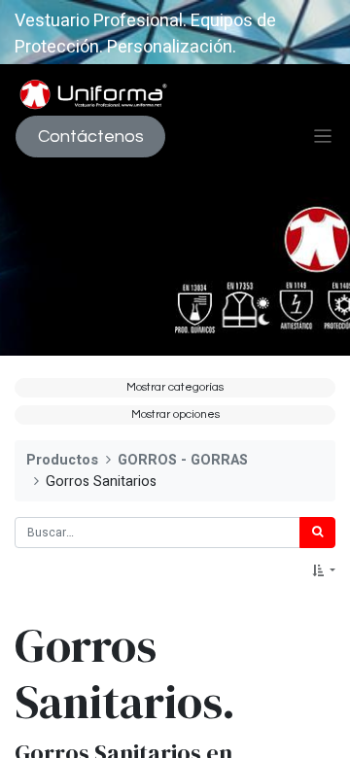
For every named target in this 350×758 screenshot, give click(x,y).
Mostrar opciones (175, 414)
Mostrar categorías (175, 387)
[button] (323, 571)
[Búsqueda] (317, 532)
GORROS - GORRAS (183, 460)
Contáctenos (91, 136)
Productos (62, 460)
